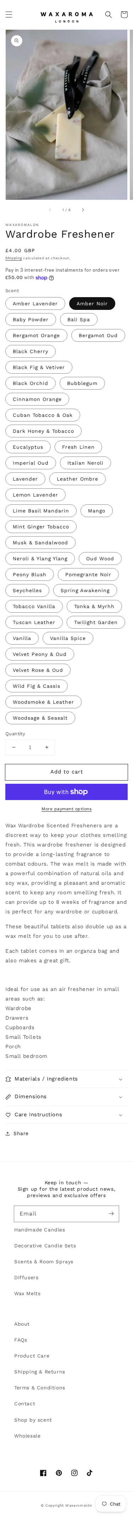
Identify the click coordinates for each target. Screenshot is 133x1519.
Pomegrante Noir (88, 574)
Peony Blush (29, 574)
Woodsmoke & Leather (43, 702)
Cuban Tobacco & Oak (43, 415)
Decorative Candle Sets (45, 1245)
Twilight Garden (96, 622)
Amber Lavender (35, 303)
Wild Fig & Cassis (36, 686)
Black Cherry (30, 351)
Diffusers (26, 1277)
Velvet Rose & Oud (38, 670)
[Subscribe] (111, 1214)
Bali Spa (78, 319)
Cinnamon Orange (37, 399)
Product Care (31, 1356)
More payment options (66, 808)
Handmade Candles (39, 1229)
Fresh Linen (78, 447)
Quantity (15, 733)
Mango (96, 511)
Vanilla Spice (68, 638)
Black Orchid (30, 383)
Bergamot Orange (36, 335)
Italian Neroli (85, 463)
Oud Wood (100, 558)
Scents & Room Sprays (43, 1261)
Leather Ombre (77, 479)
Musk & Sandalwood (40, 542)
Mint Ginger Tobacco (41, 526)
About (22, 1324)
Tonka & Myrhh (94, 606)
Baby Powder (31, 319)
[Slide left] (50, 209)
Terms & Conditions (39, 1387)
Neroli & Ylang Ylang (40, 558)
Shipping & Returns (39, 1372)
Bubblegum (82, 383)
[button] (9, 14)
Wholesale (27, 1436)
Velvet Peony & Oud (40, 654)
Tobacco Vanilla (34, 606)
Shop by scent (33, 1420)
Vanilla (22, 638)
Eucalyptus (28, 447)
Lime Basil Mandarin (41, 511)
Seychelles (27, 590)
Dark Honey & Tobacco (43, 431)
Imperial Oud (31, 463)
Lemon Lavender (35, 495)
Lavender (25, 479)
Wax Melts (27, 1293)
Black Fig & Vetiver (39, 367)
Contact (24, 1403)
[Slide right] (82, 209)
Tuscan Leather (34, 622)
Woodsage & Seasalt (40, 718)
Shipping (13, 258)
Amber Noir (92, 303)
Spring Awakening (85, 590)
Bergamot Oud (98, 335)
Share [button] (21, 1133)
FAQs (20, 1340)
